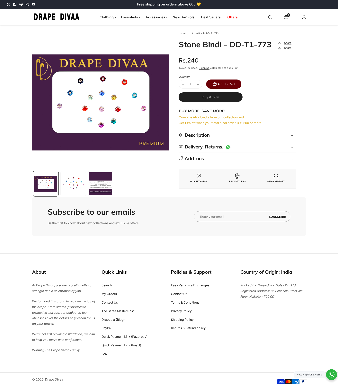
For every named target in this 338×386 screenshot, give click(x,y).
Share (287, 42)
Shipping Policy (182, 320)
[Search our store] (270, 17)
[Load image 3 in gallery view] (100, 183)
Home (182, 33)
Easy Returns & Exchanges (190, 285)
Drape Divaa (54, 379)
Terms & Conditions (185, 302)
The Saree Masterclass (118, 311)
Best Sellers (211, 17)
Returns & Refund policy (188, 328)
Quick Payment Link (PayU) (121, 345)
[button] (107, 17)
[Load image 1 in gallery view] (45, 183)
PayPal (106, 328)
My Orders (109, 294)
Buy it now (210, 97)
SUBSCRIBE (277, 216)
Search (107, 285)
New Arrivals (183, 17)
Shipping (204, 67)
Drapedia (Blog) (113, 320)
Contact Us (110, 302)
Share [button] (287, 47)
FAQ (104, 354)
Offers (232, 17)
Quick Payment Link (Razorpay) (124, 337)
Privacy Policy (181, 311)
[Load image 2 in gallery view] (73, 183)
